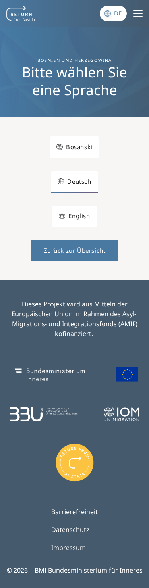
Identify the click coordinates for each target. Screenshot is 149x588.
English (79, 216)
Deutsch (79, 181)
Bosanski (79, 147)
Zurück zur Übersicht (75, 250)
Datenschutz (70, 529)
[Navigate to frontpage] (20, 13)
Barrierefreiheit (74, 511)
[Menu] (138, 13)
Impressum (68, 547)
